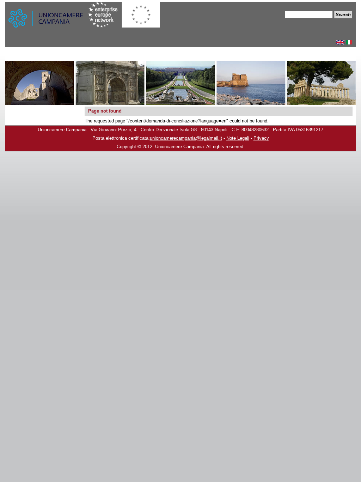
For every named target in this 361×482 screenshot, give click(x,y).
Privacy (261, 138)
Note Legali (237, 138)
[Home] (46, 20)
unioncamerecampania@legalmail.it (186, 138)
